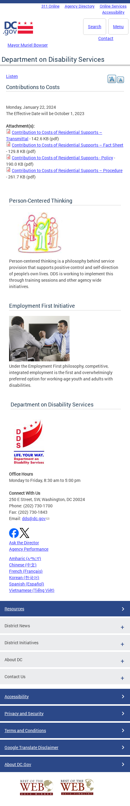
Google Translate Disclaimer (31, 747)
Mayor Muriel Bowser (28, 45)
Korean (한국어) (24, 577)
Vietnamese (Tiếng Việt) (31, 590)
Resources (14, 609)
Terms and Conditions (25, 730)
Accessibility (113, 12)
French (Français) (26, 571)
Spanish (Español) (26, 584)
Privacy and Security (24, 713)
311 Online (50, 6)
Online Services (113, 6)
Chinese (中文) (23, 565)
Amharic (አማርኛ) (25, 558)
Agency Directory (80, 6)
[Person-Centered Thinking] (39, 254)
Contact (105, 38)
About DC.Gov (18, 764)
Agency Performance (28, 549)
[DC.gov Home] (18, 34)
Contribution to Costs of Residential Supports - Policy (62, 158)
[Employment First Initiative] (39, 360)
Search (94, 26)
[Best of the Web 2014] (36, 795)
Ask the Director (24, 543)
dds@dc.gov (34, 518)
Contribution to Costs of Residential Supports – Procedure (67, 170)
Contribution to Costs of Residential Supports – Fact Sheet (67, 145)
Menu (118, 26)
